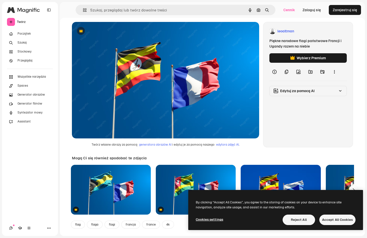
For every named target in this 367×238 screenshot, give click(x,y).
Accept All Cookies (337, 220)
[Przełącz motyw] (29, 228)
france (151, 225)
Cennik (289, 10)
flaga (94, 225)
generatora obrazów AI (155, 145)
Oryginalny (106, 31)
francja (131, 225)
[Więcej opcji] (334, 72)
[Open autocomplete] (83, 10)
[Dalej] (353, 190)
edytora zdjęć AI (227, 145)
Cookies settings (209, 219)
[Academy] (20, 228)
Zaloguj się (312, 10)
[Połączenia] (11, 228)
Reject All (299, 220)
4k (168, 225)
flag (78, 225)
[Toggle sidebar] (49, 10)
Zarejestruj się (345, 10)
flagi (112, 225)
